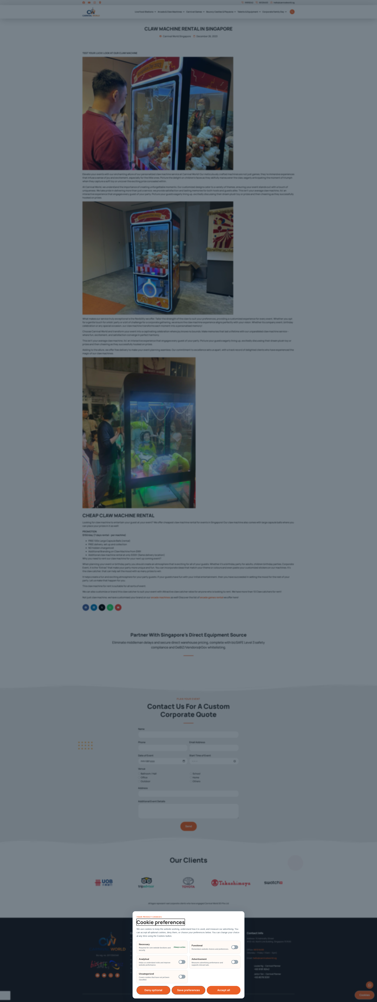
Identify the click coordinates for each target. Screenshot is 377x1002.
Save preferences (188, 990)
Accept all (223, 990)
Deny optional (153, 990)
